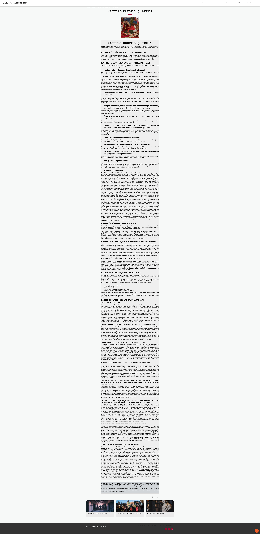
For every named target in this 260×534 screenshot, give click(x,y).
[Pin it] (157, 497)
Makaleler (94, 7)
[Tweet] (155, 497)
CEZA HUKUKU (100, 7)
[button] (254, 3)
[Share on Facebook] (152, 497)
